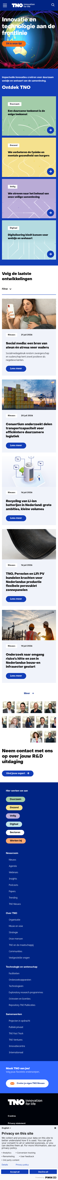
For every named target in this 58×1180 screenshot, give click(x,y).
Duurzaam (15, 799)
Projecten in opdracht (19, 1020)
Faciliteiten (14, 973)
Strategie (13, 932)
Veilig (13, 816)
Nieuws (12, 859)
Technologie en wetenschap (21, 967)
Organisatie (14, 919)
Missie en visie (16, 926)
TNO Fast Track (16, 1033)
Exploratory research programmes (26, 992)
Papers (12, 891)
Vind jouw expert (15, 773)
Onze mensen (16, 938)
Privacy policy (22, 1165)
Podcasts (13, 885)
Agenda (13, 866)
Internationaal (16, 1052)
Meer (27, 693)
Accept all (15, 1172)
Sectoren (15, 832)
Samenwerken (14, 1014)
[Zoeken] (53, 5)
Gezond (14, 808)
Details (5, 1165)
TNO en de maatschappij (21, 945)
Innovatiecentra (17, 1046)
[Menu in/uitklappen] (5, 5)
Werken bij (16, 841)
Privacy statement (17, 1123)
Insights (13, 878)
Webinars (13, 872)
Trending (13, 897)
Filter (5, 289)
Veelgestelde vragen (19, 957)
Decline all (43, 1172)
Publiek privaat (16, 1027)
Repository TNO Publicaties (22, 1005)
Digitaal (14, 824)
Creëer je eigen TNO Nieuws (31, 1083)
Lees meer (16, 370)
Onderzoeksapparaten (20, 979)
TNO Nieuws (15, 904)
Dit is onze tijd (14, 44)
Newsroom (12, 853)
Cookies (12, 1116)
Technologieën (16, 986)
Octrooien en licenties (20, 998)
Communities (15, 951)
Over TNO (11, 913)
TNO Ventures (16, 1039)
